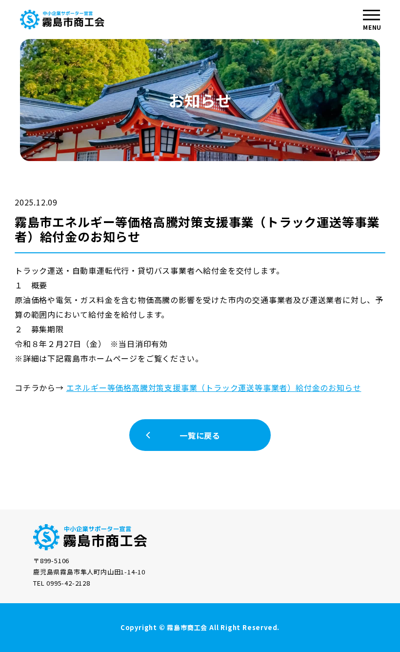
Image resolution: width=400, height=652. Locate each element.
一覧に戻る (200, 435)
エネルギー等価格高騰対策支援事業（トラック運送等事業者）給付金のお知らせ (213, 387)
